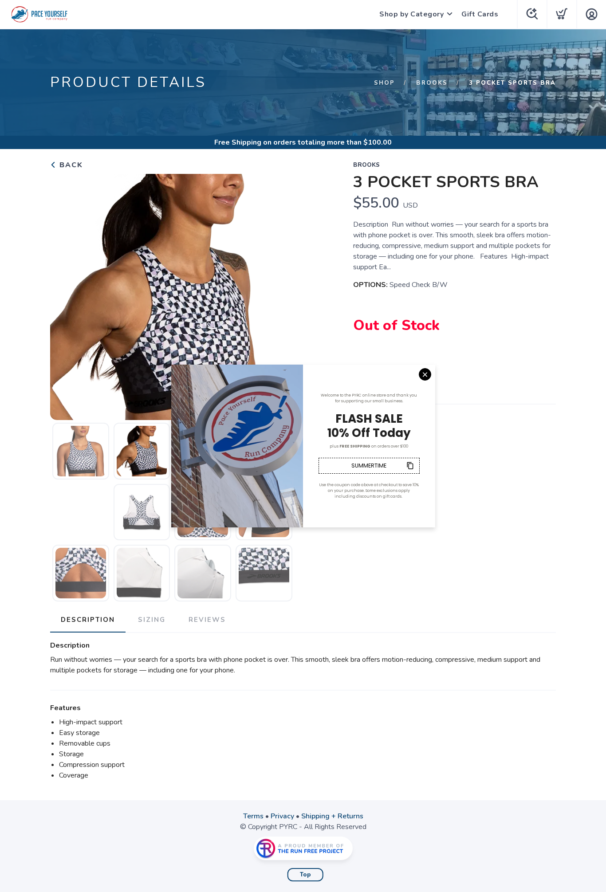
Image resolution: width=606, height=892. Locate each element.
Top (305, 875)
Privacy (282, 816)
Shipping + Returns (332, 816)
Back (70, 165)
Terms (253, 816)
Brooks (432, 83)
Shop (384, 83)
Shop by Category (411, 14)
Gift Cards (479, 14)
